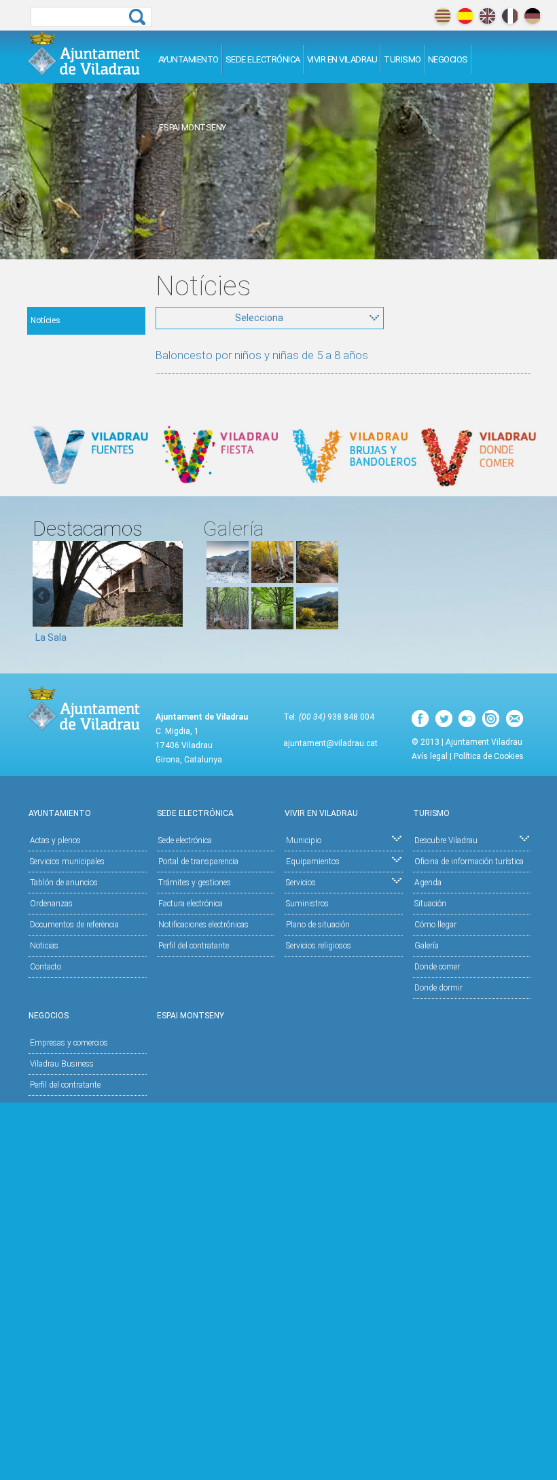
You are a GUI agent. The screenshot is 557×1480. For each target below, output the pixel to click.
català (442, 16)
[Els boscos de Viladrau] (272, 579)
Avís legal (430, 756)
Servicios (301, 882)
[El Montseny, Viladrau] (317, 626)
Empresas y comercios (69, 1043)
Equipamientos (313, 861)
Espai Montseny (192, 127)
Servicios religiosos (318, 945)
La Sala (51, 637)
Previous (43, 597)
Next (172, 597)
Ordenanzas (51, 903)
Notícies (45, 320)
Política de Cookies (489, 756)
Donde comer (437, 967)
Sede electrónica (263, 59)
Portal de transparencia (198, 861)
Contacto (45, 967)
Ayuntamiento (188, 59)
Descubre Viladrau (446, 840)
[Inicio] (83, 53)
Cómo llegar (435, 924)
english (487, 16)
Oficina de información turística (469, 861)
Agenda (428, 882)
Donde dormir (438, 988)
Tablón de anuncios (64, 882)
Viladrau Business (62, 1064)
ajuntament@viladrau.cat (330, 743)
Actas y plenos (55, 840)
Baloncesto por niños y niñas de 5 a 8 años (262, 355)
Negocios (448, 59)
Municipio (303, 840)
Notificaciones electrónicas (203, 924)
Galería (426, 945)
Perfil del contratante (193, 945)
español (465, 16)
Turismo (402, 59)
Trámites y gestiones (194, 882)
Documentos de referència (74, 924)
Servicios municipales (67, 861)
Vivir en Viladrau (342, 59)
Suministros (307, 903)
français (510, 16)
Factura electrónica (190, 903)
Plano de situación (318, 924)
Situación (430, 903)
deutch (532, 16)
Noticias (44, 945)
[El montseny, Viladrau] (227, 579)
